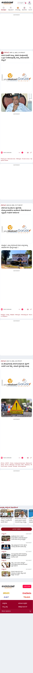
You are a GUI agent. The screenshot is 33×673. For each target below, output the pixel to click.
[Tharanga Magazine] (6, 593)
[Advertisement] (16, 32)
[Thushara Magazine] (6, 597)
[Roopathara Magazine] (26, 593)
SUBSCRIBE (27, 586)
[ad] (17, 77)
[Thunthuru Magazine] (26, 597)
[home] (7, 2)
